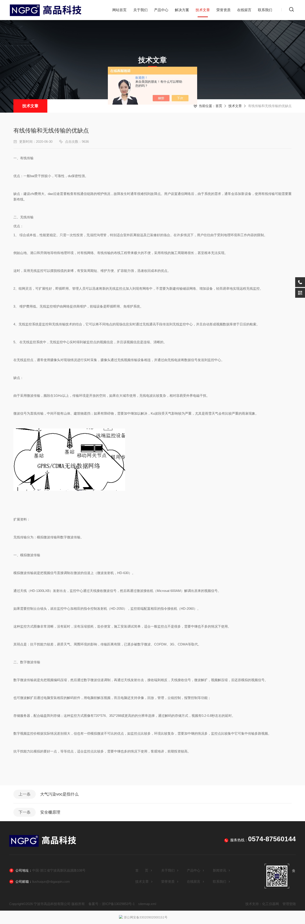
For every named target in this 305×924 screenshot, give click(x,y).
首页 (218, 106)
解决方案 (182, 10)
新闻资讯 (219, 870)
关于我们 (140, 10)
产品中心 (161, 10)
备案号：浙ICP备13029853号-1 (111, 904)
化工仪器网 (270, 904)
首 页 (141, 870)
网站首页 (119, 10)
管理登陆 (289, 904)
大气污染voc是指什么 (59, 794)
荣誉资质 (223, 10)
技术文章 (203, 10)
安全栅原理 (50, 812)
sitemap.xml (147, 904)
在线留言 (244, 10)
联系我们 (265, 10)
